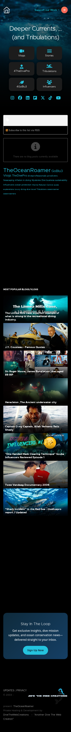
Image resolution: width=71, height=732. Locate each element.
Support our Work (46, 10)
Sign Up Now (35, 650)
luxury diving (20, 189)
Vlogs (7, 175)
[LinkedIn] (27, 98)
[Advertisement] (35, 239)
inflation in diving (23, 180)
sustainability (61, 180)
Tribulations (42, 189)
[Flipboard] (35, 98)
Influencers (8, 184)
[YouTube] (58, 98)
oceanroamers (9, 193)
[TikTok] (50, 98)
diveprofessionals (37, 175)
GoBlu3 (57, 171)
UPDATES (8, 690)
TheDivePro (19, 175)
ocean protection (23, 184)
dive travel (31, 189)
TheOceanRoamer (27, 170)
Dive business (48, 180)
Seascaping (8, 180)
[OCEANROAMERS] (6, 10)
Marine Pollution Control (42, 185)
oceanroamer (53, 189)
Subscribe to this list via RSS (24, 130)
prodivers (52, 175)
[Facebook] (20, 98)
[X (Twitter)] (43, 98)
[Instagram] (12, 98)
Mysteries (36, 180)
